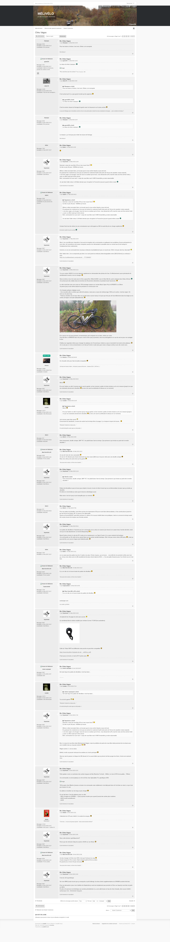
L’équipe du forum (115, 7)
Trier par (89, 901)
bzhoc (46, 145)
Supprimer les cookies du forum (109, 923)
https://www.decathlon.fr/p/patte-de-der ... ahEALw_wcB (75, 652)
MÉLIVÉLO (46, 13)
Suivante (131, 901)
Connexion (133, 7)
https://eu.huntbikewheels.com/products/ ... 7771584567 (75, 257)
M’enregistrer (125, 7)
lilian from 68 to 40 (46, 452)
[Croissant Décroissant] (104, 901)
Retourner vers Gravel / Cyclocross (45, 910)
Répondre (41, 36)
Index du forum (38, 28)
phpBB (44, 923)
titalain (46, 819)
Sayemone (46, 168)
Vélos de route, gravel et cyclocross (52, 28)
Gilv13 (46, 435)
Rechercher (106, 7)
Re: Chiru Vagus (65, 41)
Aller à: (107, 910)
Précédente (39, 901)
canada (46, 407)
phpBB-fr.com (45, 926)
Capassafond (46, 586)
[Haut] (132, 54)
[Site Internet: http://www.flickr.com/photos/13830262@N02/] (38, 73)
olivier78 (46, 86)
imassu (46, 365)
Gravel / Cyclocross (68, 28)
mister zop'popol (46, 669)
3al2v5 (46, 195)
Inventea (52, 925)
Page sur (118, 36)
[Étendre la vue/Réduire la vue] (134, 28)
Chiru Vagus (40, 32)
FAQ (100, 7)
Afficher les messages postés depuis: (69, 901)
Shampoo (46, 41)
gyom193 (46, 61)
